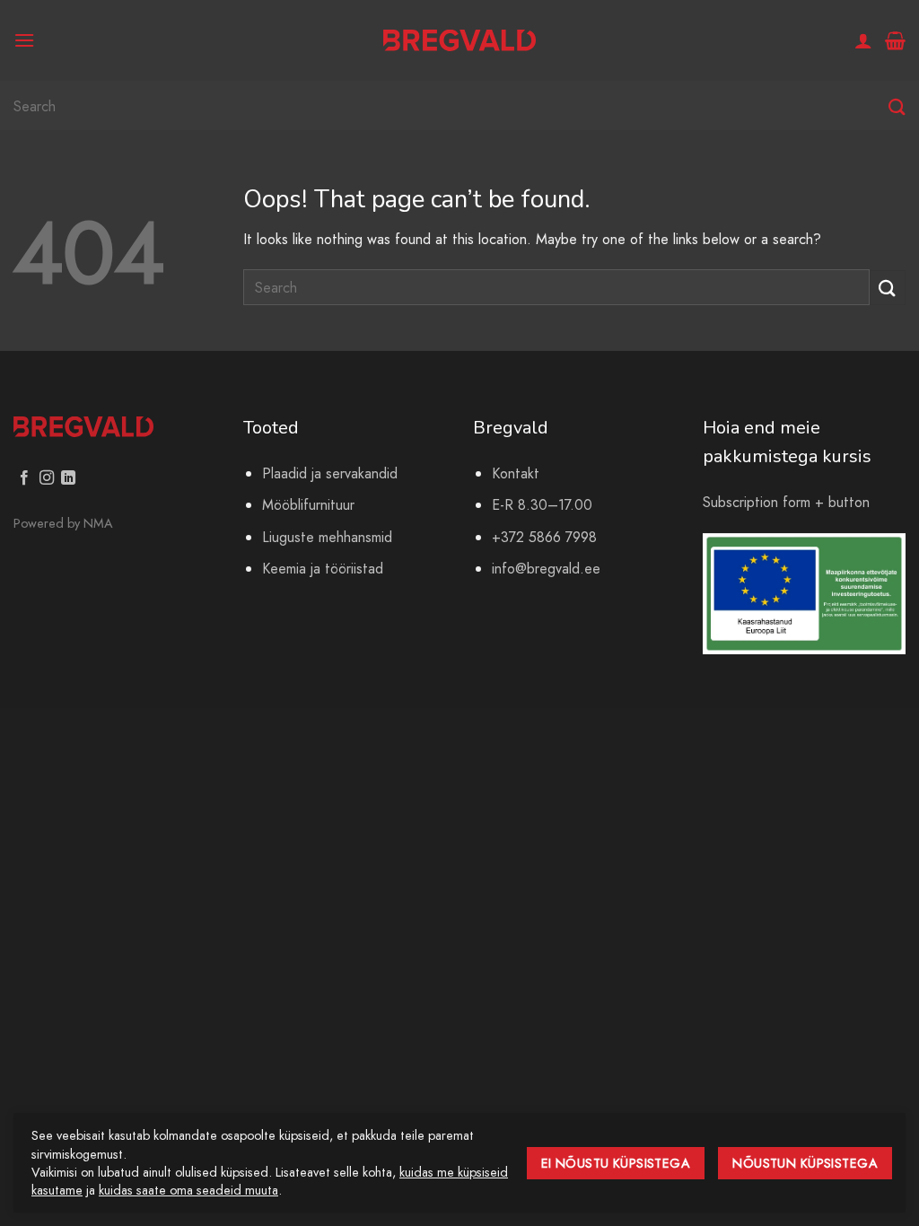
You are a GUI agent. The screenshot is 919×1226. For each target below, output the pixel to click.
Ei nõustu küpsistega (616, 1163)
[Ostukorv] (895, 40)
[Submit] (897, 107)
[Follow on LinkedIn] (68, 478)
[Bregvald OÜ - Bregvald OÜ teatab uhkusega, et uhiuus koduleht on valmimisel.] (459, 41)
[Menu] (24, 40)
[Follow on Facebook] (24, 478)
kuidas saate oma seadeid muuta (188, 1190)
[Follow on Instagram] (46, 478)
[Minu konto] (863, 40)
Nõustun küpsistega (805, 1163)
